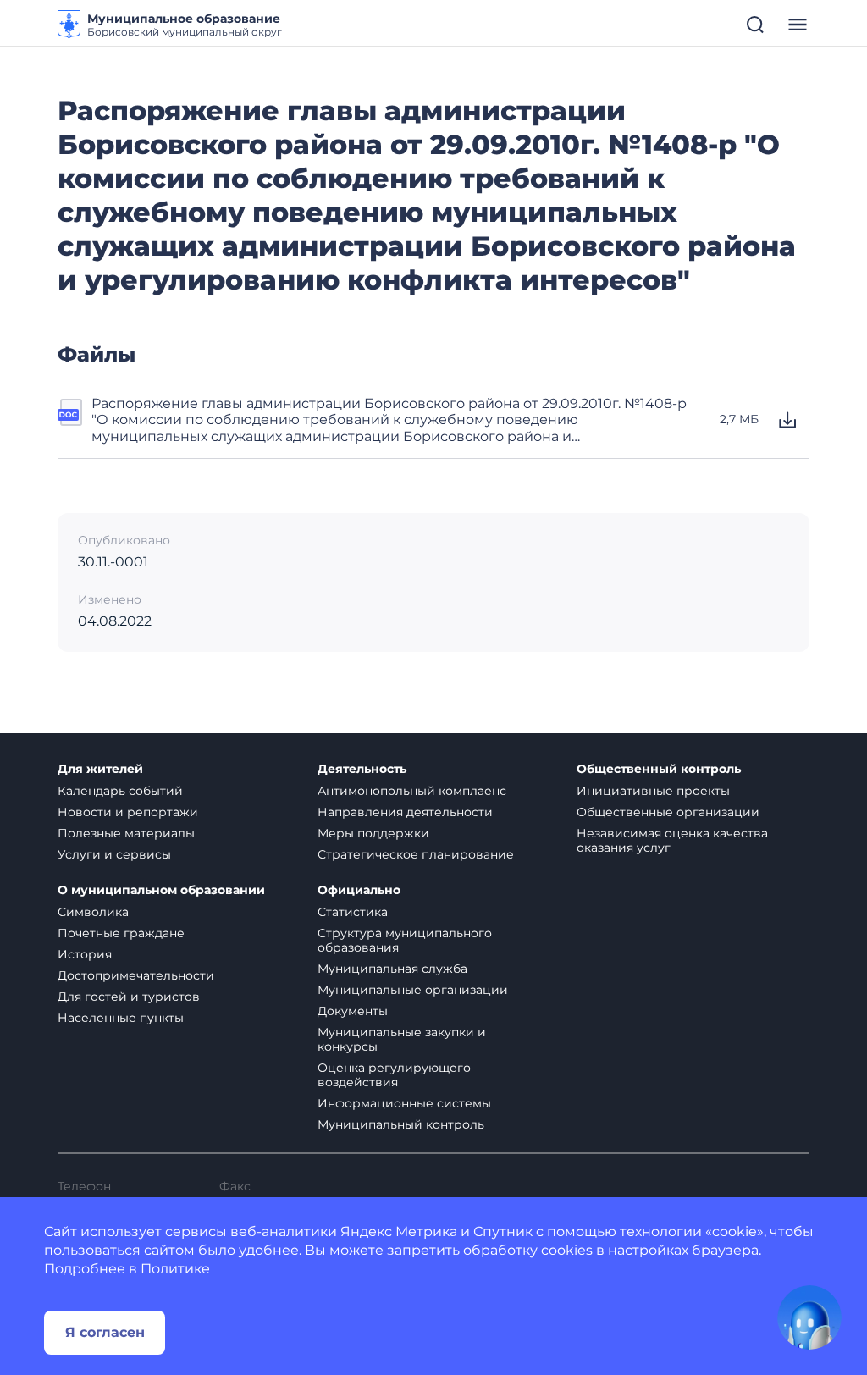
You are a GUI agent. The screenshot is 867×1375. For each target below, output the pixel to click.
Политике (175, 1269)
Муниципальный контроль (401, 1124)
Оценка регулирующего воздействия (394, 1075)
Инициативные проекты (653, 790)
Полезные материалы (126, 833)
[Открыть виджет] (809, 1317)
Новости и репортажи (128, 812)
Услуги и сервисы (114, 854)
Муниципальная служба (392, 968)
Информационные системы (404, 1103)
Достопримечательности (136, 975)
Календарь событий (120, 790)
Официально (359, 890)
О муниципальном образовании (161, 890)
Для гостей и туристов (129, 996)
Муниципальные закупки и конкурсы (402, 1039)
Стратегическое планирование (416, 854)
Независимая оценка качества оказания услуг (672, 840)
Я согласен (105, 1332)
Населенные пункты (121, 1017)
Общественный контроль (659, 769)
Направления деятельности (405, 812)
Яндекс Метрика (398, 1231)
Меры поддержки (373, 833)
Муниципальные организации (413, 989)
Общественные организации (668, 812)
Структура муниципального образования (405, 940)
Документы (353, 1011)
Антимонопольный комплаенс (412, 790)
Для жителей (100, 769)
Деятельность (362, 769)
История (85, 954)
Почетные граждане (121, 933)
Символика (93, 911)
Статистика (353, 911)
